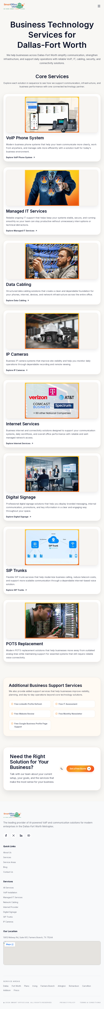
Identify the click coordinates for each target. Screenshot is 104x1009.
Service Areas (9, 862)
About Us (7, 852)
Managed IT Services (12, 897)
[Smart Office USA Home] (17, 6)
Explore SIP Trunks (15, 590)
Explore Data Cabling (16, 300)
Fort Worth (16, 986)
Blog (5, 867)
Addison (7, 990)
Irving (34, 986)
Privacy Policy (67, 1002)
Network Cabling (10, 902)
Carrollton (86, 986)
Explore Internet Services (18, 443)
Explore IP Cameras (15, 370)
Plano (26, 986)
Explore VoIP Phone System (19, 157)
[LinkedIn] (21, 835)
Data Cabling (18, 284)
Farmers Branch (48, 986)
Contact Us (8, 872)
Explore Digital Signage (17, 517)
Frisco (16, 990)
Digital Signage (10, 912)
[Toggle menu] (99, 6)
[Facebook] (6, 835)
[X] (13, 835)
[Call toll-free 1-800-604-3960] (61, 768)
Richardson (74, 986)
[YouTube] (28, 835)
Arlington (62, 986)
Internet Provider (10, 907)
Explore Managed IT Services (20, 230)
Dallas (6, 986)
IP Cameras (8, 922)
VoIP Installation (10, 892)
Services (7, 857)
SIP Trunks (8, 917)
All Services (8, 887)
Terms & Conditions (90, 1002)
